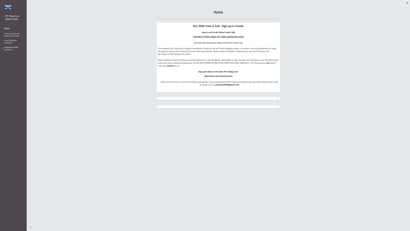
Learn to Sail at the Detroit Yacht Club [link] (11, 34)
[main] (218, 12)
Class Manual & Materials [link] (10, 41)
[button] (407, 3)
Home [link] (6, 28)
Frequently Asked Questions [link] (11, 48)
